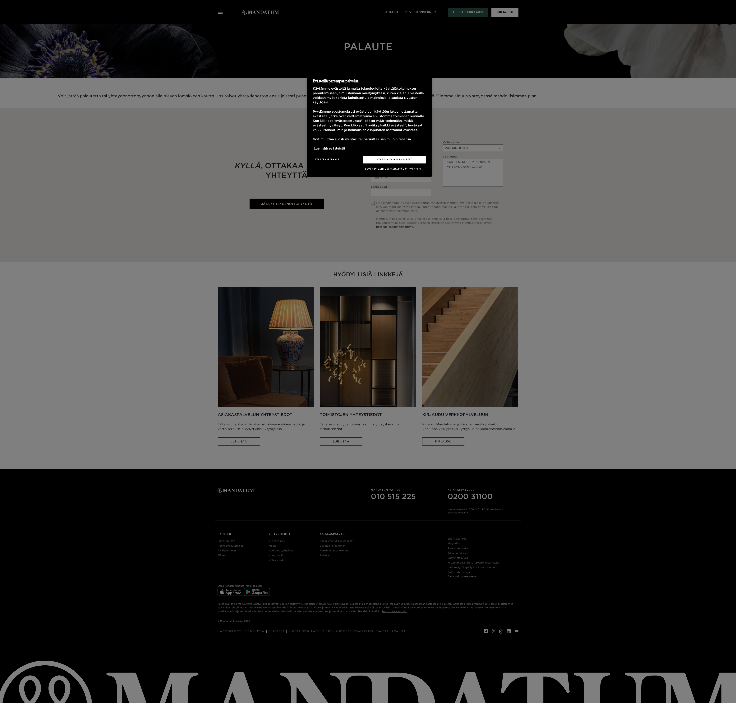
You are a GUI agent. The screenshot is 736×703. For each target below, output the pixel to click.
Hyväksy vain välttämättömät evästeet (393, 169)
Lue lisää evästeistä (329, 148)
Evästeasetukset (327, 159)
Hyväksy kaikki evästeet (394, 159)
